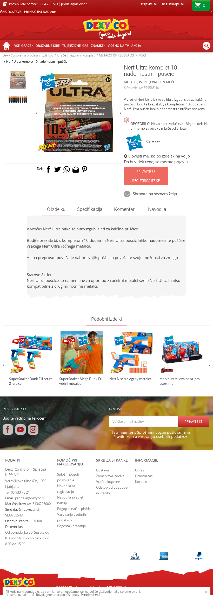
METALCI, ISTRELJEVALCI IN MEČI (122, 55)
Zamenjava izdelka (110, 476)
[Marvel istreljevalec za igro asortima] (182, 352)
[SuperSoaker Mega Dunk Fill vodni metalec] (82, 352)
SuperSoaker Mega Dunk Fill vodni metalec (80, 381)
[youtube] (20, 429)
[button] (206, 46)
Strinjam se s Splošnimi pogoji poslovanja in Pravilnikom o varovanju (152, 435)
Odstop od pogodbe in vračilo (112, 490)
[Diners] (135, 556)
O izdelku (56, 209)
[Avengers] (167, 370)
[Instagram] (33, 429)
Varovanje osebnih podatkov (71, 517)
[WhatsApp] (66, 170)
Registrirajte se (173, 4)
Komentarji (125, 209)
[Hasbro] (135, 142)
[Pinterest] (85, 170)
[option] (106, 12)
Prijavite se (145, 171)
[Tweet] (57, 170)
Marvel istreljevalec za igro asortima (179, 381)
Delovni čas (143, 476)
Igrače (61, 55)
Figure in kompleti (82, 55)
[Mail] (75, 170)
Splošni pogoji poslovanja (68, 477)
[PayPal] (199, 556)
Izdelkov (47, 55)
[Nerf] (48, 146)
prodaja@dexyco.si (29, 498)
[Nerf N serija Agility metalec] (132, 352)
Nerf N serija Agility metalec (130, 378)
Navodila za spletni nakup (71, 500)
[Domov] (8, 46)
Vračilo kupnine (108, 481)
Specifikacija (90, 209)
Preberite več (90, 594)
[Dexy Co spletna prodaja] (106, 30)
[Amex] (163, 556)
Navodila (157, 209)
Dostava (102, 470)
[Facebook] (48, 170)
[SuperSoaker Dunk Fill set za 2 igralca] (31, 352)
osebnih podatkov (171, 436)
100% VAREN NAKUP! (106, 12)
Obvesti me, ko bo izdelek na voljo (158, 156)
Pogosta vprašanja (71, 526)
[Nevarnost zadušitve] (127, 124)
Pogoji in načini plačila (74, 508)
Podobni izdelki (106, 319)
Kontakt (141, 481)
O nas (139, 470)
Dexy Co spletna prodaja (20, 55)
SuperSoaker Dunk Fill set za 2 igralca (30, 381)
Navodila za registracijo (66, 488)
